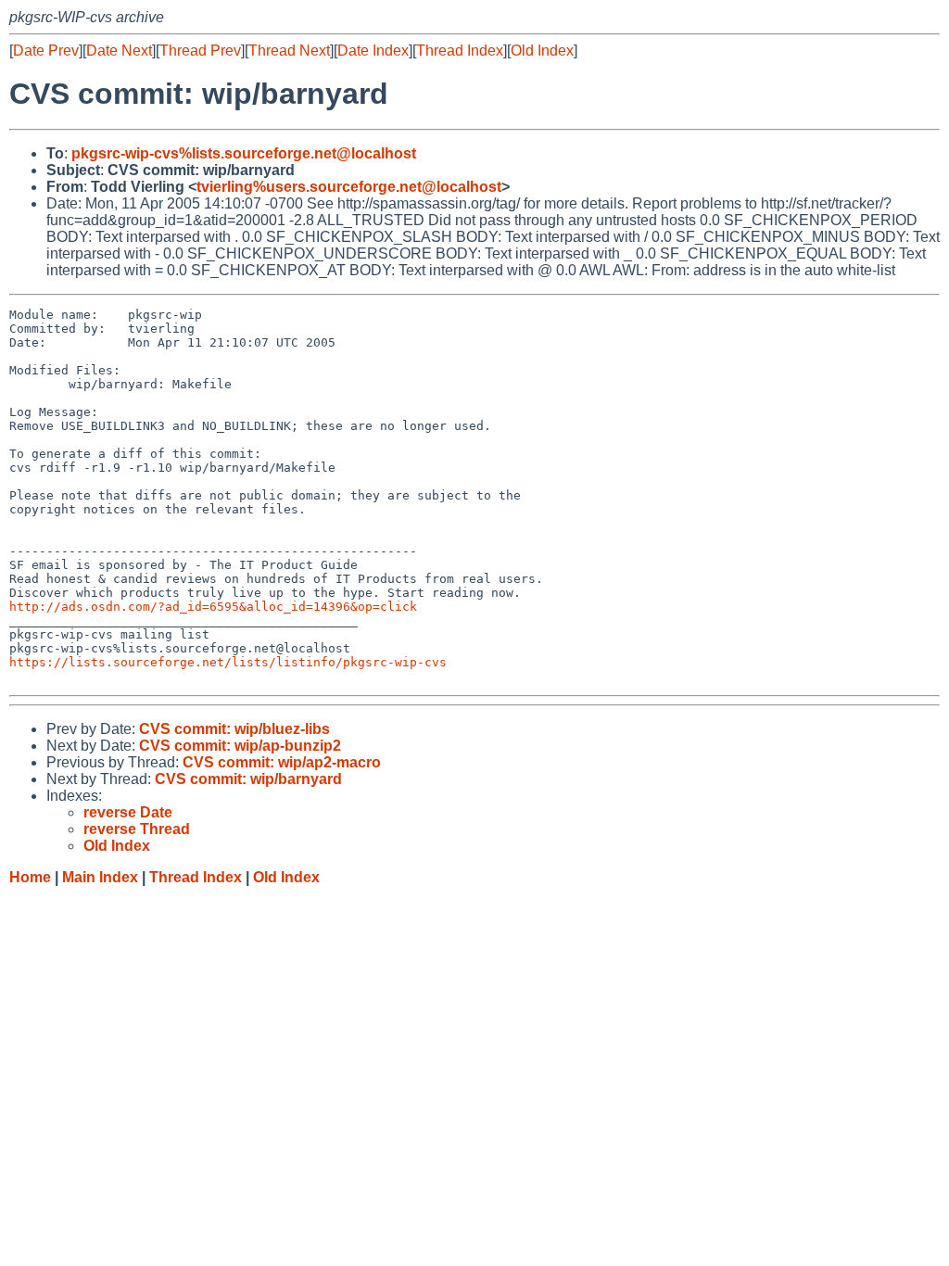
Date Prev (46, 50)
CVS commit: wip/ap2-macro (282, 762)
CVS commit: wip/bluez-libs (234, 729)
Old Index (542, 50)
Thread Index (459, 50)
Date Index (373, 50)
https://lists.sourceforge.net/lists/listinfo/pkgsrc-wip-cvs (228, 662)
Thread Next (289, 50)
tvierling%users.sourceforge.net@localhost (348, 187)
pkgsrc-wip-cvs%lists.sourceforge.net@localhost (243, 153)
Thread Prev (200, 50)
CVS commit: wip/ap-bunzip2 (240, 745)
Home (30, 877)
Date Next (119, 50)
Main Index (100, 877)
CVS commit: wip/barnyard (248, 779)
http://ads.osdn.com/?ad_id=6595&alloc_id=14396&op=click (213, 607)
